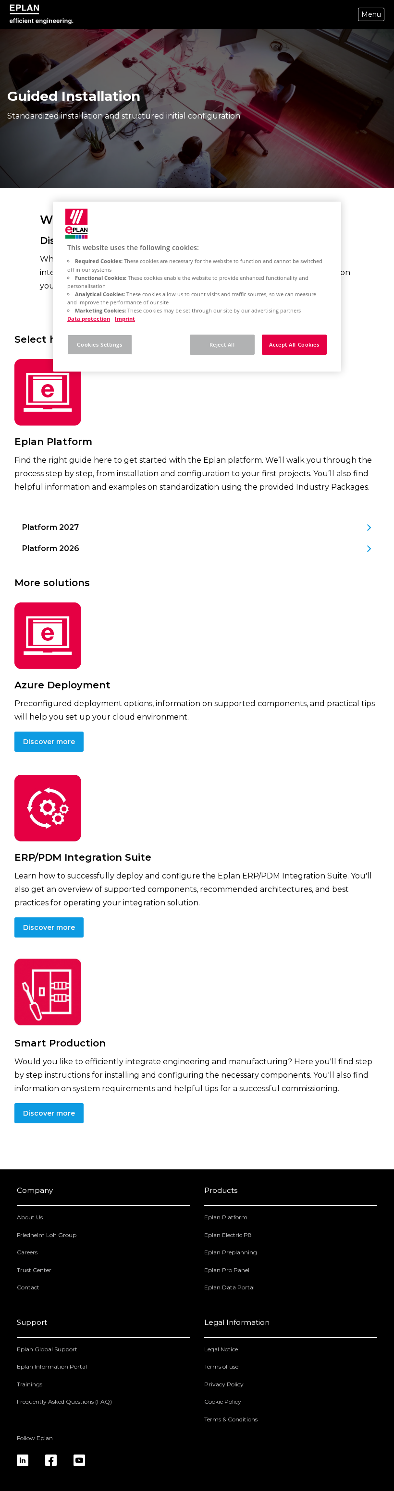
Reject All (222, 344)
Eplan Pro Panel (226, 1270)
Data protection (88, 318)
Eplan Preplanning (230, 1252)
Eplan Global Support (47, 1349)
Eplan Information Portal (52, 1366)
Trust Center (34, 1270)
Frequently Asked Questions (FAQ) (64, 1401)
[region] (197, 287)
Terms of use (221, 1366)
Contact (28, 1287)
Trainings (29, 1384)
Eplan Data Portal (229, 1287)
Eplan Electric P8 (228, 1234)
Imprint (125, 318)
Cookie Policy (222, 1401)
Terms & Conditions (231, 1419)
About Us (30, 1217)
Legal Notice (221, 1349)
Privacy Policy (224, 1384)
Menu (371, 14)
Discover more (49, 741)
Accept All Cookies (294, 344)
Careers (27, 1252)
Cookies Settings (99, 344)
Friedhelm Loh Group (46, 1234)
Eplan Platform (225, 1217)
